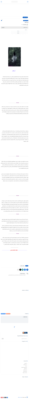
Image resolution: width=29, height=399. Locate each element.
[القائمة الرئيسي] (27, 1)
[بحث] (1, 1)
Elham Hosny (24, 24)
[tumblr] (4, 397)
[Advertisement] (14, 10)
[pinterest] (1, 397)
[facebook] (7, 397)
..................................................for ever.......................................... (19, 32)
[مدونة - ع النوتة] (14, 2)
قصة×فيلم (25, 368)
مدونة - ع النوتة (20, 397)
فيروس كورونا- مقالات (24, 367)
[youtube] (2, 397)
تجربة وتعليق (25, 364)
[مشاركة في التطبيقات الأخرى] (18, 270)
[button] (25, 270)
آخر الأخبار (25, 363)
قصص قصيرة (25, 371)
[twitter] (5, 397)
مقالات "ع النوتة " (26, 20)
